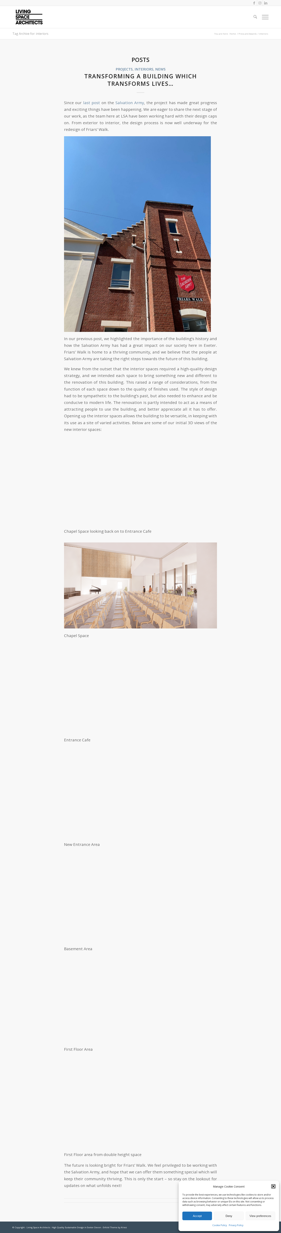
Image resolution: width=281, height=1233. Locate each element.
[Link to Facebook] (254, 3)
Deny (229, 1216)
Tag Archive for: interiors (30, 34)
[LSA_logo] (29, 17)
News (160, 69)
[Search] (255, 17)
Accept (197, 1216)
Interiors (144, 69)
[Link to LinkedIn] (266, 3)
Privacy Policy (236, 1225)
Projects (124, 69)
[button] (273, 1186)
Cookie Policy (219, 1225)
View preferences (260, 1216)
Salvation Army (129, 102)
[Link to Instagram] (260, 3)
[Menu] (264, 17)
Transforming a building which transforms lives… (140, 80)
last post (91, 102)
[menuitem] (255, 17)
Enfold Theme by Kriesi (115, 1227)
